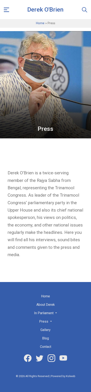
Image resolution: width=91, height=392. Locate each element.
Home (40, 23)
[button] (6, 9)
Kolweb (70, 376)
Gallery (45, 330)
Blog (45, 338)
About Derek (45, 305)
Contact (45, 347)
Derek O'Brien (45, 9)
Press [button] (44, 321)
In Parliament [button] (44, 313)
